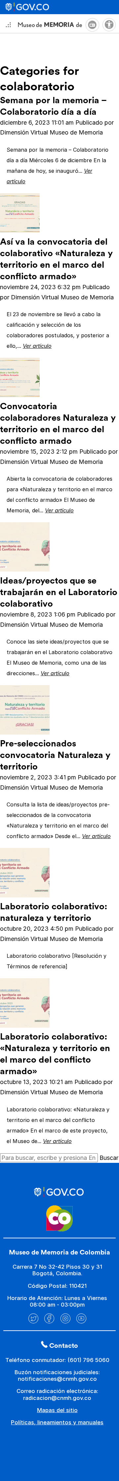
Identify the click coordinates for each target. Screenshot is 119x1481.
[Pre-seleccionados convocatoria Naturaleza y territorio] (25, 732)
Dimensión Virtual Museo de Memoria (51, 132)
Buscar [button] (108, 1157)
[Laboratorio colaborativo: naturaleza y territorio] (25, 895)
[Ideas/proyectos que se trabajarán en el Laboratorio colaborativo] (25, 569)
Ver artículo (37, 346)
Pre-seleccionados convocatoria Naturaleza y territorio (55, 755)
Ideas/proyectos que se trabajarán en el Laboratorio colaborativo (58, 592)
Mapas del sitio (57, 1410)
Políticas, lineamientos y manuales (57, 1422)
